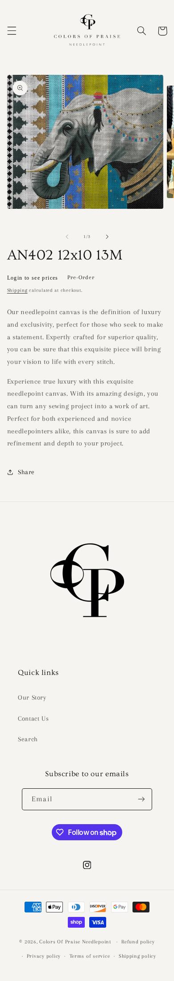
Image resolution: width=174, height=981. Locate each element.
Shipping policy (137, 956)
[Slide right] (107, 236)
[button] (11, 31)
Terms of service (90, 956)
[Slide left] (67, 236)
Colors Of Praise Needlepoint (75, 942)
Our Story (32, 697)
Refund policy (138, 942)
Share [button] (26, 471)
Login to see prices (32, 278)
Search (28, 739)
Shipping (17, 290)
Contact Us (33, 718)
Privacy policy (44, 956)
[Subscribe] (141, 799)
